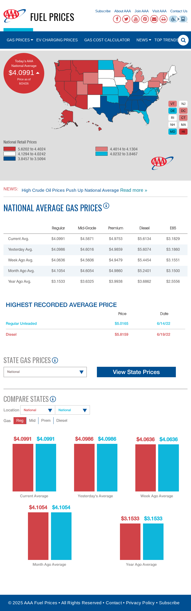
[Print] (163, 19)
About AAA (122, 11)
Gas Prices (18, 40)
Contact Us (179, 11)
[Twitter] (126, 19)
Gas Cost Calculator (107, 40)
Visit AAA (159, 11)
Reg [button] (19, 420)
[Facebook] (116, 19)
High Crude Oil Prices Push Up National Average (69, 190)
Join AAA (142, 11)
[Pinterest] (144, 19)
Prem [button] (46, 420)
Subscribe (103, 11)
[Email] (154, 19)
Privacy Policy (140, 602)
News (142, 40)
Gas (7, 420)
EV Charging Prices (57, 40)
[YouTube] (135, 19)
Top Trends (166, 40)
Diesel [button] (61, 420)
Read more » (133, 190)
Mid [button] (32, 420)
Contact (114, 602)
